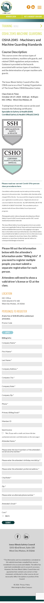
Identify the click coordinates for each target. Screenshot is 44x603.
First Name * (7, 351)
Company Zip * (8, 395)
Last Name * (7, 360)
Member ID (6, 421)
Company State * (8, 386)
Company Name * (9, 343)
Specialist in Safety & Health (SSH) (17, 111)
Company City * (8, 378)
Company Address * (10, 369)
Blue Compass (27, 587)
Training (7, 26)
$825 (7, 516)
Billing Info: (6, 338)
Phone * (5, 404)
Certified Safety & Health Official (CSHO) (20, 114)
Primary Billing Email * (11, 412)
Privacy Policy (25, 585)
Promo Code (7, 323)
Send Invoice (7, 430)
